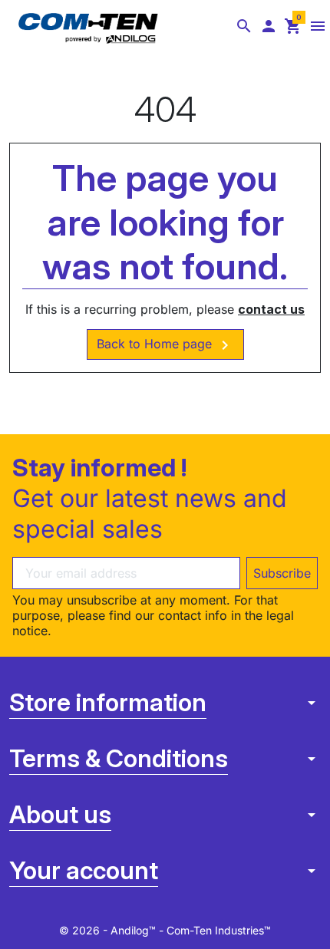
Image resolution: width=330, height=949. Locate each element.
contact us (271, 309)
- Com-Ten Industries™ (215, 930)
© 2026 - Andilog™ (109, 930)
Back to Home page (165, 345)
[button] (244, 26)
